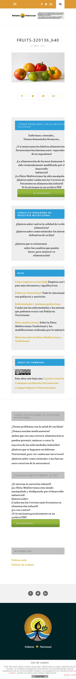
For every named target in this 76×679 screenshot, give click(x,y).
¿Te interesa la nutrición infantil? (37, 503)
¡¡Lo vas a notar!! (33, 516)
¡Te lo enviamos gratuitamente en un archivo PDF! (33, 518)
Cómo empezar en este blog (31, 282)
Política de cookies (22, 565)
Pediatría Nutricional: (28, 293)
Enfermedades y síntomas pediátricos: (38, 304)
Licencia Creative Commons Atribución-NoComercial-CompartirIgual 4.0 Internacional (39, 383)
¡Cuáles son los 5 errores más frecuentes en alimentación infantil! (36, 512)
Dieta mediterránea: (27, 322)
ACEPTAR (39, 676)
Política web (19, 560)
